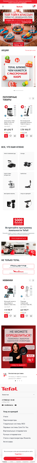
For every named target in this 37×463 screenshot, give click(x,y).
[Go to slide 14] (26, 44)
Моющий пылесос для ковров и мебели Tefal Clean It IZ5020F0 (10, 303)
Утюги (5, 416)
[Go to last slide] (2, 28)
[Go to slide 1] (9, 44)
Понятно (18, 458)
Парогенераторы (10, 420)
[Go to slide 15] (27, 44)
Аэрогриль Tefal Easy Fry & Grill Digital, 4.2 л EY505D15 (9, 123)
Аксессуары (8, 441)
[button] (15, 90)
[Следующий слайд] (34, 347)
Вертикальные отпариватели (15, 431)
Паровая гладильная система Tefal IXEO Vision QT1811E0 (26, 303)
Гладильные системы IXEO (14, 424)
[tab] (15, 380)
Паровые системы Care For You (15, 427)
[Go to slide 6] (16, 44)
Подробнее (18, 454)
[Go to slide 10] (21, 44)
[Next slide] (35, 28)
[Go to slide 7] (17, 44)
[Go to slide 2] (11, 44)
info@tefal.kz (8, 405)
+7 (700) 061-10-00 (8, 401)
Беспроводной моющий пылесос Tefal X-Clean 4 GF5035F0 (26, 123)
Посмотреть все (30, 50)
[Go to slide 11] (22, 44)
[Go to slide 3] (12, 44)
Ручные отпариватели (12, 434)
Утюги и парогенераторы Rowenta (17, 438)
